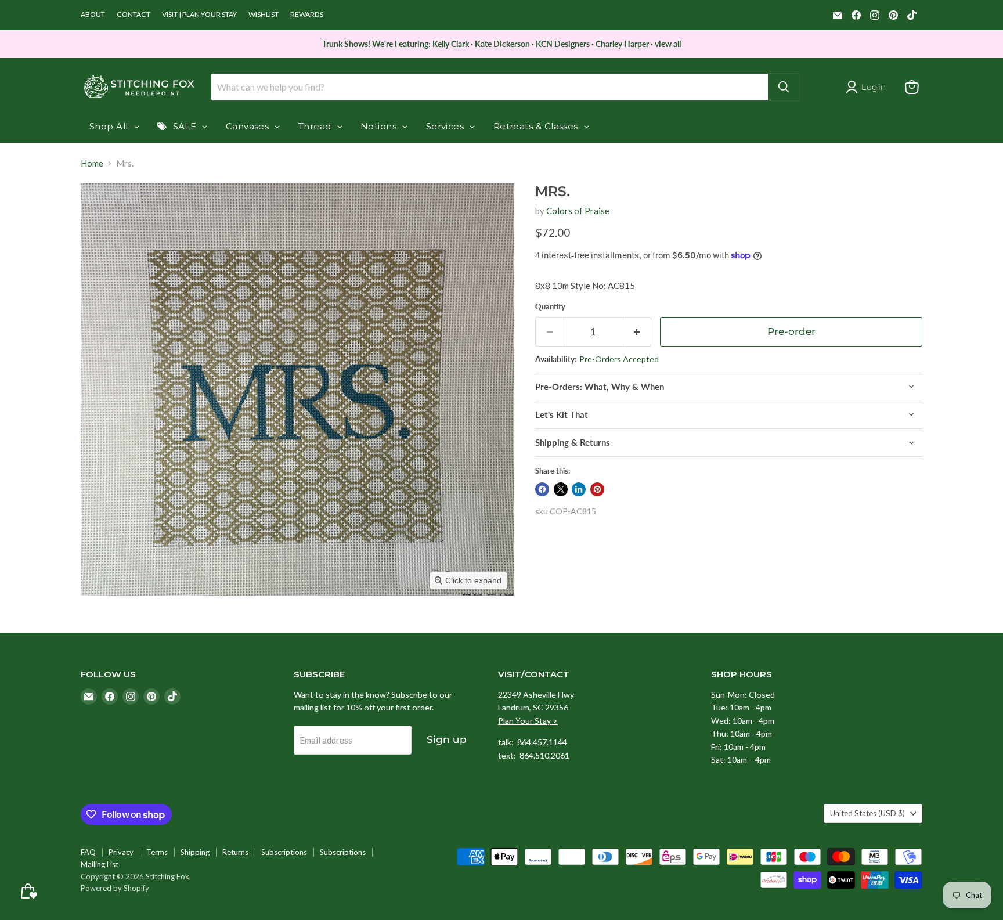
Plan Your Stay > (528, 721)
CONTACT (133, 14)
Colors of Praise (577, 210)
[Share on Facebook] (542, 489)
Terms (157, 852)
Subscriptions (284, 852)
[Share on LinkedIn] (579, 489)
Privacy (121, 852)
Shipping (195, 852)
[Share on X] (561, 489)
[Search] (783, 87)
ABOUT (93, 14)
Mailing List (99, 864)
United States (867, 813)
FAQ (88, 852)
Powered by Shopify (115, 888)
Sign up (447, 739)
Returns (235, 852)
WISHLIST (263, 14)
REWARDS (306, 14)
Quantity (550, 306)
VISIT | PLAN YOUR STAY (199, 14)
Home (92, 163)
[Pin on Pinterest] (597, 489)
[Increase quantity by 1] (637, 332)
